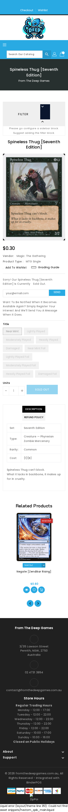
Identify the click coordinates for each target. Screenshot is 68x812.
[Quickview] (26, 589)
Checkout (26, 10)
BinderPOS (34, 782)
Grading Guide (49, 267)
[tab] (33, 409)
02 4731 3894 (34, 672)
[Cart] (62, 54)
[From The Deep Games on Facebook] (30, 4)
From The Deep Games (34, 81)
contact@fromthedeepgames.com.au (34, 690)
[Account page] (55, 54)
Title (6, 324)
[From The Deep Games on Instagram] (37, 4)
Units (6, 383)
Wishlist (43, 10)
